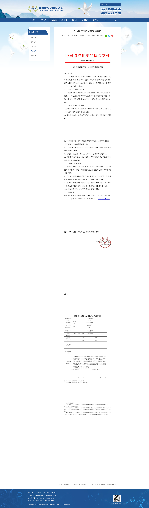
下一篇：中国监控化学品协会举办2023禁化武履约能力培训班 (105, 484)
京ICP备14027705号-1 (65, 504)
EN (116, 20)
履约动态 (33, 42)
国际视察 (33, 55)
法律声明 (46, 492)
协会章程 (30, 492)
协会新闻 (33, 51)
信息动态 (54, 20)
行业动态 (33, 46)
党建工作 (33, 37)
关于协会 (43, 20)
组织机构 (38, 492)
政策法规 (74, 20)
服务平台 (95, 20)
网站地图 (53, 492)
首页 (33, 20)
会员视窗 (85, 20)
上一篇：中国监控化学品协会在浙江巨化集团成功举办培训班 (74, 484)
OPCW (106, 20)
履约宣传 (64, 20)
